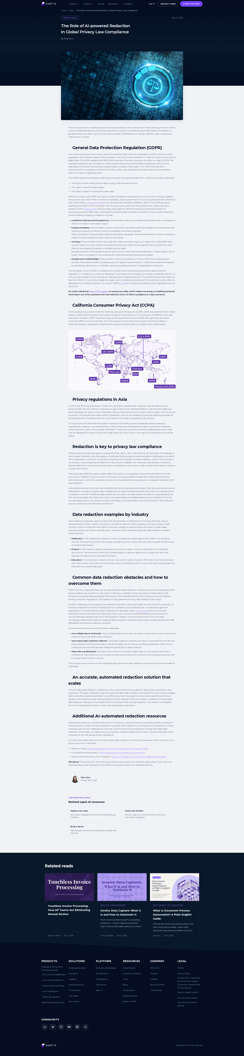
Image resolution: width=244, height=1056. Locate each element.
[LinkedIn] (44, 1027)
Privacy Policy (183, 973)
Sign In (99, 990)
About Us (154, 968)
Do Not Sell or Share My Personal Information (189, 979)
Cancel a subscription (187, 998)
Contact (154, 973)
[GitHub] (61, 1027)
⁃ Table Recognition (50, 997)
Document (74, 1001)
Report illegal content (188, 992)
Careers (154, 979)
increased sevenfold (94, 202)
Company (128, 4)
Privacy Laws (70, 18)
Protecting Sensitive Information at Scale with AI (121, 752)
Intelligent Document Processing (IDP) (52, 968)
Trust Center (156, 990)
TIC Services (74, 990)
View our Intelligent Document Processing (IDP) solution (139, 756)
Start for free (191, 4)
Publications (129, 990)
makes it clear (90, 209)
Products (73, 4)
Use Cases (74, 996)
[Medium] (85, 1027)
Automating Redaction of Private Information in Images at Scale (117, 748)
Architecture (102, 973)
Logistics (73, 979)
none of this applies (99, 291)
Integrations (101, 979)
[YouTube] (69, 1027)
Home (64, 10)
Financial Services (77, 968)
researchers (141, 610)
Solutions (87, 4)
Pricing (101, 4)
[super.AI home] (48, 4)
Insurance (73, 973)
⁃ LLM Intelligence (50, 991)
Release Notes (130, 996)
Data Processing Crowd (52, 1002)
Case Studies (129, 968)
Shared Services (76, 984)
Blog (72, 10)
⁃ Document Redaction (52, 980)
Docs (125, 979)
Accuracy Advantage (106, 968)
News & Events (157, 984)
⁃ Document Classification (53, 974)
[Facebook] (77, 1027)
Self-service (101, 984)
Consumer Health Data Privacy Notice (188, 986)
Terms (180, 968)
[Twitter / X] (53, 1027)
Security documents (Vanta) (187, 1004)
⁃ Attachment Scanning (52, 985)
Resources (113, 4)
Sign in (152, 4)
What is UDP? (129, 1001)
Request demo (168, 4)
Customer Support (132, 973)
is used (122, 283)
